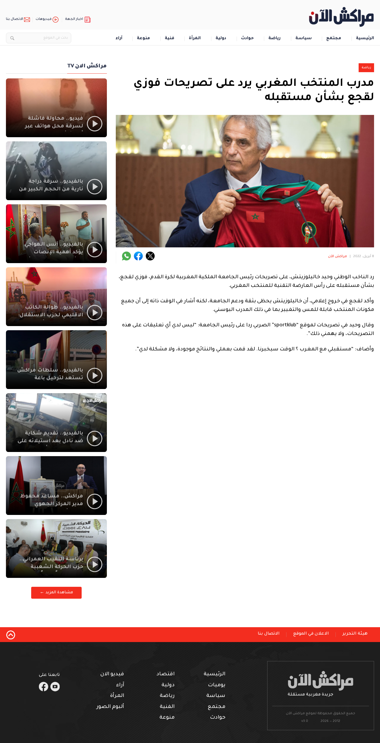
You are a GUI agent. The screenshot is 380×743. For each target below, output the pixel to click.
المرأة (195, 39)
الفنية (167, 707)
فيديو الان (112, 674)
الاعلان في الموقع (311, 634)
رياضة (274, 39)
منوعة (143, 39)
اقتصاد (165, 674)
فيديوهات (44, 19)
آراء (118, 39)
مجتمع (333, 39)
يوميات (216, 685)
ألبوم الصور (110, 707)
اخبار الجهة (74, 19)
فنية (169, 39)
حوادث (247, 39)
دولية (221, 39)
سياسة (303, 39)
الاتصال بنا (14, 19)
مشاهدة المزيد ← (56, 592)
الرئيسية (365, 39)
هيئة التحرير (355, 634)
